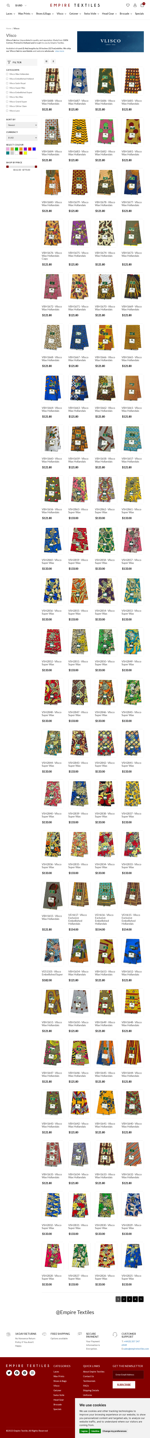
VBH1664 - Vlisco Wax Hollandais (52, 409)
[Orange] (20, 149)
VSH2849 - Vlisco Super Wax (131, 663)
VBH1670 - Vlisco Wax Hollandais (105, 308)
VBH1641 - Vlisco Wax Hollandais (105, 1125)
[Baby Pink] (7, 149)
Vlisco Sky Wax (16, 97)
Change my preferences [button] (115, 1431)
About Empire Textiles (93, 1371)
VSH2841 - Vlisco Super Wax (131, 764)
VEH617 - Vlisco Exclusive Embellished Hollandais (77, 919)
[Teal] (7, 153)
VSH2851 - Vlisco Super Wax (78, 663)
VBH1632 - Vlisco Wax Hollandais (132, 1176)
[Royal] (34, 149)
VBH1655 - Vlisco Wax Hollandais (52, 917)
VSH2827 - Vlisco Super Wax (78, 1277)
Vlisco (56, 1385)
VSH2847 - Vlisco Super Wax (78, 713)
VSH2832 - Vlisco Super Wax (51, 1226)
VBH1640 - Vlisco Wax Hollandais (132, 1125)
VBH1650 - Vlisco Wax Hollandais (78, 1024)
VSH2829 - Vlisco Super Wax (131, 1226)
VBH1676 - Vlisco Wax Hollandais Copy (52, 255)
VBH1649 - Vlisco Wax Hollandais (105, 1024)
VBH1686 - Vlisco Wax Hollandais (105, 102)
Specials (57, 1409)
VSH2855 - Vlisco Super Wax (78, 612)
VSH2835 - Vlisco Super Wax (78, 866)
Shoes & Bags (60, 1381)
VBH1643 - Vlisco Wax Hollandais (52, 1125)
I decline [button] (95, 1431)
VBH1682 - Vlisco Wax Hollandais (105, 153)
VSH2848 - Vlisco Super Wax (51, 713)
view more (59, 51)
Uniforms (87, 1395)
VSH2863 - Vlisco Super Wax (78, 511)
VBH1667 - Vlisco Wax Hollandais (78, 359)
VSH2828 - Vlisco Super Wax (51, 1277)
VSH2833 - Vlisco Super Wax (131, 866)
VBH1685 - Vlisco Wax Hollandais (132, 102)
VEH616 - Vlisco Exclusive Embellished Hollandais (104, 919)
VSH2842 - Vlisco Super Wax (105, 764)
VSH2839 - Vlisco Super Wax (78, 815)
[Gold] (12, 149)
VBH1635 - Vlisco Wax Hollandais (52, 1176)
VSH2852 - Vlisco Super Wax (51, 663)
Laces (56, 1371)
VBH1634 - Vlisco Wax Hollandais (78, 1176)
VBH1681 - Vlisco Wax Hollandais (132, 153)
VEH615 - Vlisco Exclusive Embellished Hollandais (131, 919)
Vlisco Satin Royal (17, 83)
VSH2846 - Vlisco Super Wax (105, 713)
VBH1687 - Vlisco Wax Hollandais (78, 102)
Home (8, 28)
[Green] (16, 149)
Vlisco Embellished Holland (21, 78)
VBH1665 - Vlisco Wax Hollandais (132, 359)
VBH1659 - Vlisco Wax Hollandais (78, 460)
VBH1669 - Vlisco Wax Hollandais (132, 308)
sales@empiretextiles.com (136, 1348)
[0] (142, 5)
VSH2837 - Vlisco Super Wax (131, 815)
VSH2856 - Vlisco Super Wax (51, 612)
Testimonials (89, 1381)
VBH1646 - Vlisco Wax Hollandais (78, 1074)
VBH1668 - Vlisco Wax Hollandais (52, 359)
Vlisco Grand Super (18, 101)
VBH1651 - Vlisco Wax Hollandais (52, 1024)
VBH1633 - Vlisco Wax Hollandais (105, 1176)
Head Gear (58, 1399)
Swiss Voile (58, 1395)
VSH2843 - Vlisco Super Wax (78, 764)
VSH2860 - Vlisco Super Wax (51, 561)
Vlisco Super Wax (17, 88)
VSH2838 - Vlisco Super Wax (105, 815)
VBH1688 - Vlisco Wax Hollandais (52, 102)
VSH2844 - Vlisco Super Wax (51, 764)
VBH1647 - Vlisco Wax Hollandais (52, 1074)
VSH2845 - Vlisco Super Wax (131, 713)
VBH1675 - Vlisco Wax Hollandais (78, 254)
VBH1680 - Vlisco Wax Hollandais (52, 204)
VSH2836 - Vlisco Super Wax (51, 866)
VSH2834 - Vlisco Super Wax (105, 866)
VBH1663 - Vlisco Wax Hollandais (78, 409)
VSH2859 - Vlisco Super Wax (78, 561)
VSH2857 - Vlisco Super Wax (131, 561)
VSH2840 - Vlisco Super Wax (51, 815)
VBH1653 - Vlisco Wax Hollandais (105, 973)
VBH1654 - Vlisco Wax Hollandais (78, 973)
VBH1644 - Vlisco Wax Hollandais (132, 1074)
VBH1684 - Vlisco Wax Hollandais (52, 153)
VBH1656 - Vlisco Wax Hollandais (52, 511)
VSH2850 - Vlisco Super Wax (105, 663)
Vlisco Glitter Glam (18, 106)
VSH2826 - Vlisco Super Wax (105, 1277)
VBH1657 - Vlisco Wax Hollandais (132, 460)
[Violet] (12, 153)
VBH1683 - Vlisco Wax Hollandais (78, 153)
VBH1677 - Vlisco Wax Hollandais (132, 204)
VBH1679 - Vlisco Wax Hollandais (78, 204)
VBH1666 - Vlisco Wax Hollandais (105, 359)
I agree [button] (84, 1431)
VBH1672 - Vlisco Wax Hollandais (52, 308)
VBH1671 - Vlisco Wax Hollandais (78, 308)
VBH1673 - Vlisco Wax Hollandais (132, 254)
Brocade (57, 1404)
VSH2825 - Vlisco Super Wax (131, 1277)
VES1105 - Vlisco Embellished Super (52, 973)
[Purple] (25, 149)
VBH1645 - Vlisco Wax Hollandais (105, 1074)
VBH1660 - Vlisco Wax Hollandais (52, 460)
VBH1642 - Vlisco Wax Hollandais (78, 1125)
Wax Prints (58, 1376)
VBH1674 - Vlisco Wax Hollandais (105, 254)
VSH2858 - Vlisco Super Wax (105, 561)
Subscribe (124, 1384)
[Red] (29, 149)
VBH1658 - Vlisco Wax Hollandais (105, 460)
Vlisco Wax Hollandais (19, 74)
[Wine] (20, 153)
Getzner (57, 1390)
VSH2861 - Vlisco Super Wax (131, 511)
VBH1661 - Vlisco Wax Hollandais (132, 409)
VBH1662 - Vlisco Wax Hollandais (105, 409)
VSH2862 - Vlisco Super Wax (105, 511)
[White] (16, 153)
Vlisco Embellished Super (20, 92)
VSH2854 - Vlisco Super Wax (105, 612)
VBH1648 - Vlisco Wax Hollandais (132, 1024)
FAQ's (86, 1385)
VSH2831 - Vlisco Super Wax (78, 1226)
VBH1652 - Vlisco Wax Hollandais (132, 973)
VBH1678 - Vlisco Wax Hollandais (105, 204)
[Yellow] (25, 153)
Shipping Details (91, 1390)
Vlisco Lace (14, 110)
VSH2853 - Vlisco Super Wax (131, 612)
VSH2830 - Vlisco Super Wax (105, 1226)
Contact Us (88, 1376)
